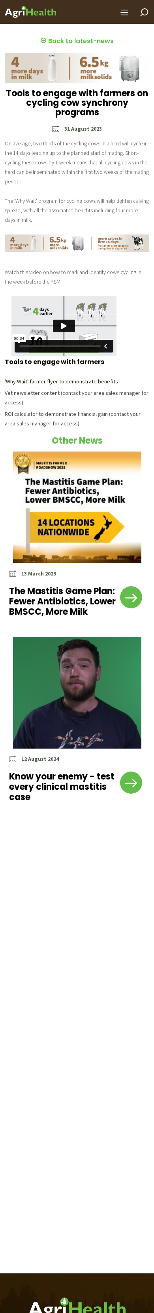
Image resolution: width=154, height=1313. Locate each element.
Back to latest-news (80, 41)
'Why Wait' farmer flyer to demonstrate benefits (61, 381)
